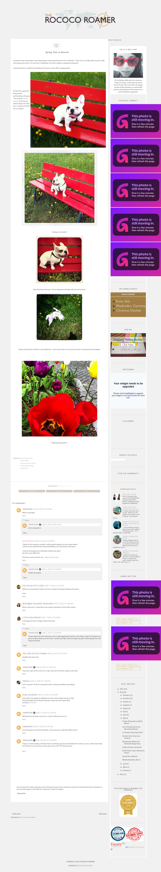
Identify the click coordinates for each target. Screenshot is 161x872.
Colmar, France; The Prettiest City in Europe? (130, 508)
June (124, 715)
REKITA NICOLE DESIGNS (84, 866)
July (124, 711)
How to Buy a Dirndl (129, 494)
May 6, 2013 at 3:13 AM (42, 509)
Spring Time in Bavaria (129, 756)
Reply (24, 516)
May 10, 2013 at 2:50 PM (48, 695)
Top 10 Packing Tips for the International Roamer (131, 728)
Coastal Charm (24, 468)
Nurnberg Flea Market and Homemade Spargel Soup (131, 742)
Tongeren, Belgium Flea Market (130, 537)
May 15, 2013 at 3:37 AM (43, 727)
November (126, 698)
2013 (122, 692)
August (125, 708)
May (124, 718)
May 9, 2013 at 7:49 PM (40, 681)
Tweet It (59, 491)
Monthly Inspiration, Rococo (131, 760)
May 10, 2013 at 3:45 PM (46, 713)
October (125, 702)
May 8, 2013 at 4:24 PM (46, 667)
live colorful (32, 703)
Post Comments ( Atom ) (27, 817)
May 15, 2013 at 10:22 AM (46, 740)
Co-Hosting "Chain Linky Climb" (132, 732)
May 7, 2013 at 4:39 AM (63, 604)
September (126, 705)
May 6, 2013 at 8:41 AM (51, 525)
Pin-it (87, 491)
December (126, 695)
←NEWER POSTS (15, 814)
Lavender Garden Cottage (26, 465)
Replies (27, 520)
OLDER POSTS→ (103, 814)
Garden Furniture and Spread (131, 747)
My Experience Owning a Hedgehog (130, 552)
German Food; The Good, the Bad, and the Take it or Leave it (131, 523)
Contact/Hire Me (114, 40)
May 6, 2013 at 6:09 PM (51, 569)
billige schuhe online (52, 557)
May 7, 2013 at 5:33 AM (50, 617)
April (125, 764)
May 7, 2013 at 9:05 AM (51, 633)
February (126, 770)
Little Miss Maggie (32, 617)
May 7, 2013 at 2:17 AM (54, 586)
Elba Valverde (30, 695)
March (125, 767)
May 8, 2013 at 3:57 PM (57, 654)
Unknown (28, 509)
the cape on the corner (35, 654)
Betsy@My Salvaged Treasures (38, 604)
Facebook (32, 491)
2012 (122, 774)
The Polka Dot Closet (33, 586)
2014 (122, 689)
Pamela (26, 681)
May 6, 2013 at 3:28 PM (45, 541)
